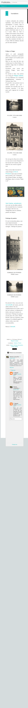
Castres (11, 345)
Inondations (14, 13)
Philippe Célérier (18, 75)
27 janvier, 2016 (16, 389)
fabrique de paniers (18, 345)
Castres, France (17, 343)
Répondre (12, 367)
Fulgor (12, 346)
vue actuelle (9, 305)
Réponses (13, 370)
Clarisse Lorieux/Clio (14, 356)
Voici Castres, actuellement (13, 203)
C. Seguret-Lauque (16, 340)
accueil (13, 326)
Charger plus (14, 444)
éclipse (16, 346)
